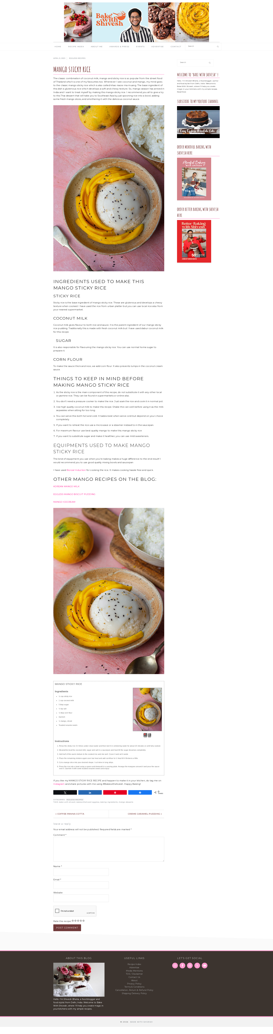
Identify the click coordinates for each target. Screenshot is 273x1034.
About (134, 980)
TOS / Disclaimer (134, 974)
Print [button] (149, 736)
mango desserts (126, 802)
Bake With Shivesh (67, 802)
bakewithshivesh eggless (87, 802)
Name (57, 866)
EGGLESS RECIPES (77, 58)
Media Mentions (134, 971)
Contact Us (134, 977)
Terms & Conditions (134, 987)
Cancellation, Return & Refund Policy (134, 990)
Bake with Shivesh (136, 22)
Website (58, 892)
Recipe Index (134, 964)
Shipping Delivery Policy (134, 993)
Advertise (134, 967)
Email (57, 879)
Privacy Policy (134, 983)
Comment (60, 835)
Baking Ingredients (109, 802)
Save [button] (145, 736)
